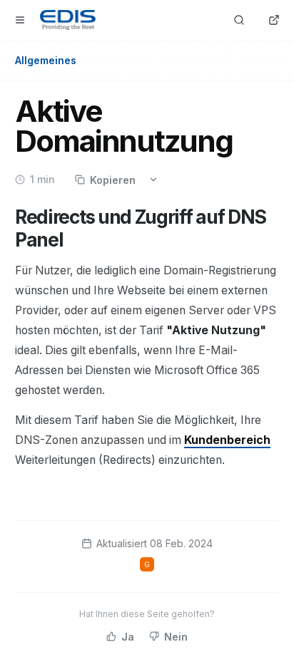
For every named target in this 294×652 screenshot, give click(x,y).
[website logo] (68, 20)
